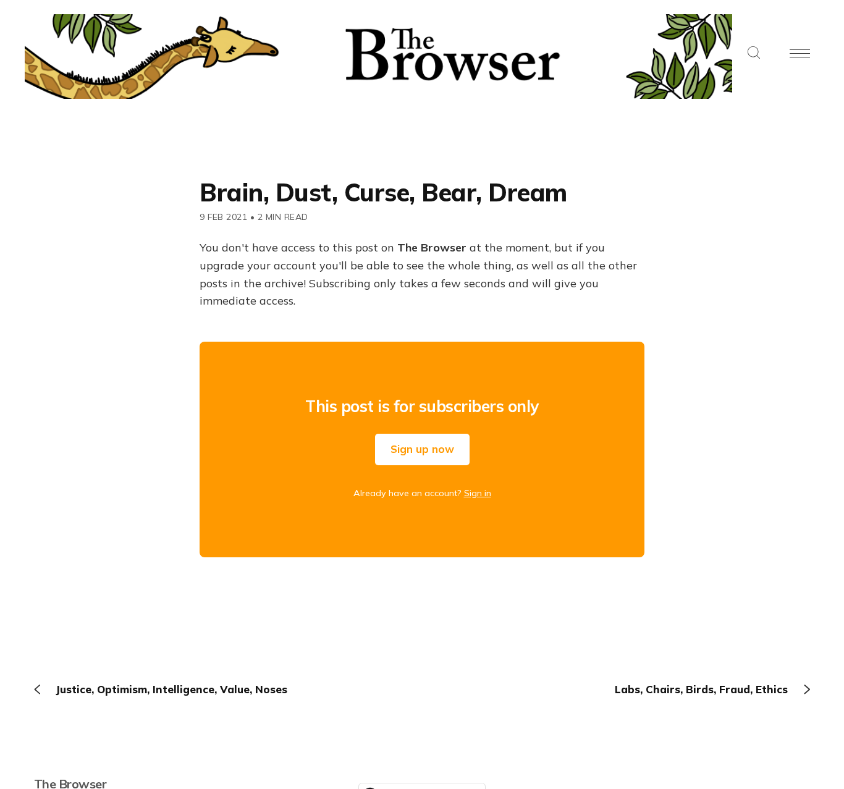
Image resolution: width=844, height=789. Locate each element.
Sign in (477, 493)
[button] (753, 53)
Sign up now (422, 448)
